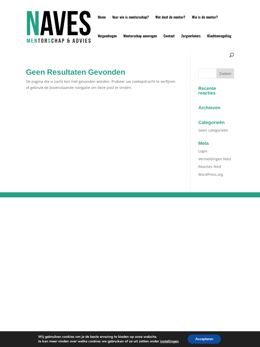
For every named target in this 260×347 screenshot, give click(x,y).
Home (102, 17)
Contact (169, 36)
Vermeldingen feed (214, 158)
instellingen (169, 341)
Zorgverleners (191, 36)
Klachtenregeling (219, 36)
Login (202, 151)
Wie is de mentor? (205, 17)
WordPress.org (210, 174)
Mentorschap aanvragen (140, 36)
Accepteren (204, 339)
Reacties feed (209, 166)
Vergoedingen (107, 36)
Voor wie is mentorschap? (130, 17)
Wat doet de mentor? (170, 17)
